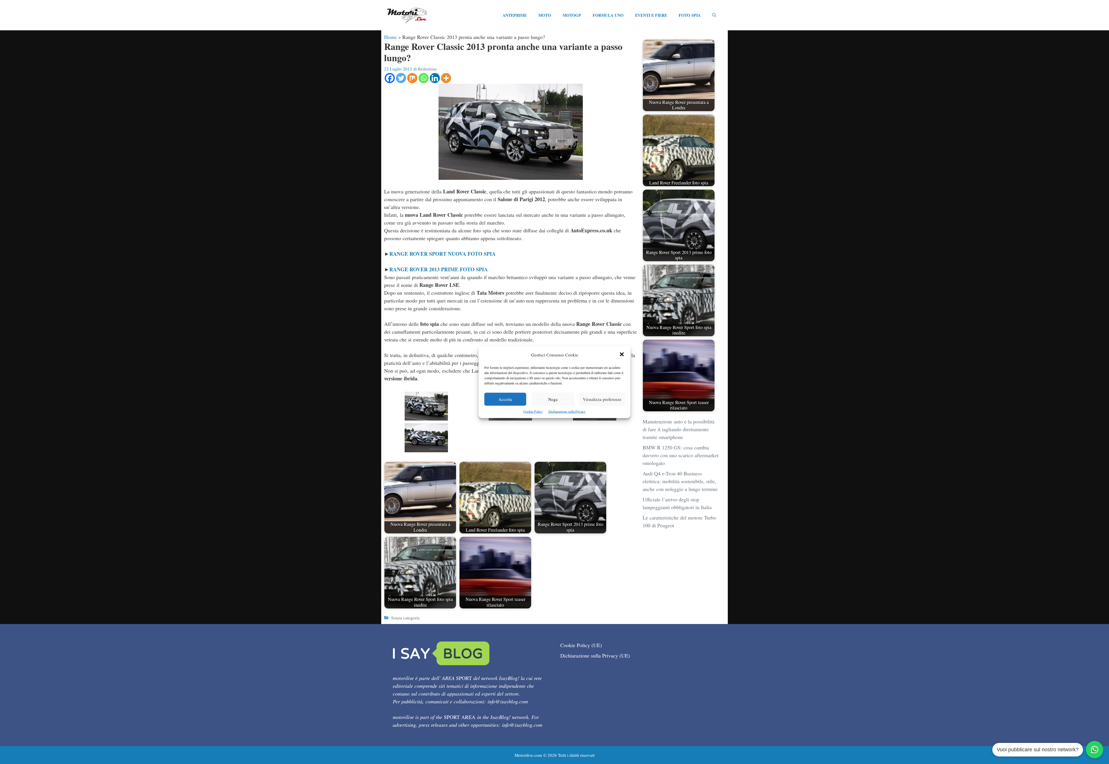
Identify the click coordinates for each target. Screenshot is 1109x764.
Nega (553, 399)
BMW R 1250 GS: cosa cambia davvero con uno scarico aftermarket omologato (681, 455)
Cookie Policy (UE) (581, 645)
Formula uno (608, 15)
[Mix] (412, 78)
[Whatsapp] (423, 78)
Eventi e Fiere (651, 15)
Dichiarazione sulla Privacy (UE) (595, 655)
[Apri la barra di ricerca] (714, 15)
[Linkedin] (435, 78)
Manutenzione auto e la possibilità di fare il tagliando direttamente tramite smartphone (678, 429)
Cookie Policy (533, 411)
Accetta (505, 399)
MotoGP (572, 15)
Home (390, 36)
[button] (622, 354)
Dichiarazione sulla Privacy (567, 411)
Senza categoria (405, 618)
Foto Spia (690, 15)
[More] (446, 78)
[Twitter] (401, 78)
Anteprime (515, 15)
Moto (544, 15)
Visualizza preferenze (602, 399)
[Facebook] (390, 78)
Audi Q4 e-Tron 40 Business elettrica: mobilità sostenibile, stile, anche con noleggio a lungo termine (680, 481)
